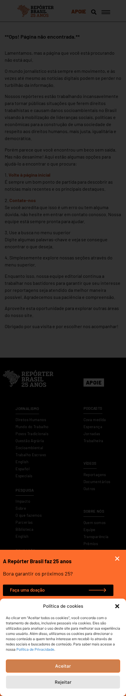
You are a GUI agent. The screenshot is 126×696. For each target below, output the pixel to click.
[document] (63, 348)
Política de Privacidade (35, 649)
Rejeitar (63, 682)
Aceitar (63, 666)
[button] (117, 606)
